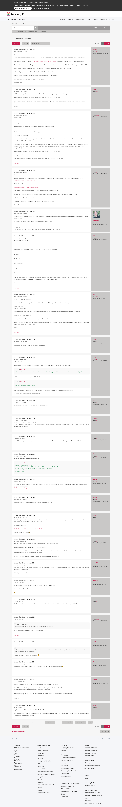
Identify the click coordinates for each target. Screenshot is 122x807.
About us (40, 758)
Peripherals (64, 796)
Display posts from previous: (40, 722)
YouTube (18, 760)
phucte (94, 641)
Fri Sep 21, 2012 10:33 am (20, 582)
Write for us (87, 800)
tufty (94, 113)
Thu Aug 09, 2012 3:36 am (20, 541)
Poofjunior (95, 357)
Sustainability (41, 769)
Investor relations (43, 750)
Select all (22, 369)
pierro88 (95, 49)
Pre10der (95, 580)
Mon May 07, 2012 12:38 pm (20, 296)
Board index (15, 738)
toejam (94, 705)
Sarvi (94, 661)
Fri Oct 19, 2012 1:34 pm (19, 601)
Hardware (62, 19)
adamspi (95, 539)
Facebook (19, 769)
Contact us (41, 753)
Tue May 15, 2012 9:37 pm (20, 402)
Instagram (19, 763)
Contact (111, 19)
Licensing (40, 782)
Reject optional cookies (41, 8)
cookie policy (43, 5)
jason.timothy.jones (97, 436)
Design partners (65, 773)
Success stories (66, 776)
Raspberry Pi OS (89, 756)
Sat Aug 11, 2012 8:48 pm (20, 565)
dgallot (94, 454)
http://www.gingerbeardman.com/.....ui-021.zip (26, 187)
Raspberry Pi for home (67, 748)
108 (97, 91)
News (88, 19)
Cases (63, 794)
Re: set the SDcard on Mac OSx (24, 50)
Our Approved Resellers (44, 761)
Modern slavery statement (45, 771)
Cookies (40, 779)
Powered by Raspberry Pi (68, 771)
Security (40, 790)
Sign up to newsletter (22, 748)
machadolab (96, 562)
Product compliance (67, 760)
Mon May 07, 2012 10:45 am (20, 172)
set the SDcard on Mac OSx (23, 39)
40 (96, 359)
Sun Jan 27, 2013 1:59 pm (20, 707)
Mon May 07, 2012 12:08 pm (20, 213)
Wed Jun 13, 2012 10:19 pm (20, 499)
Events (86, 778)
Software (70, 19)
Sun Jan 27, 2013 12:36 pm (20, 681)
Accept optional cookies (23, 8)
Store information (89, 785)
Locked (16, 43)
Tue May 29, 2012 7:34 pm (20, 456)
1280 (97, 223)
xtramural (95, 89)
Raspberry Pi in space (67, 768)
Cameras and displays (67, 786)
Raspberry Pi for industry (68, 757)
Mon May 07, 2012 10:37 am (20, 115)
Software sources (89, 768)
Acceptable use (42, 777)
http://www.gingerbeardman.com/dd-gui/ (25, 180)
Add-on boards (65, 789)
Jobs (39, 763)
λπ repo (15, 163)
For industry (12, 19)
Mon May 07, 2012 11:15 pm (20, 341)
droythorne (95, 599)
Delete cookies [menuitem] (96, 738)
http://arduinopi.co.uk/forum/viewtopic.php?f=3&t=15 (28, 529)
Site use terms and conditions (46, 774)
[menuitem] (106, 28)
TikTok (18, 757)
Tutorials (63, 750)
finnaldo (95, 497)
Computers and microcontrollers (70, 783)
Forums (95, 19)
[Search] (36, 28)
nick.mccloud (96, 220)
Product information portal (92, 765)
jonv (94, 400)
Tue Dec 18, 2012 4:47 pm (20, 664)
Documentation (80, 19)
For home (22, 19)
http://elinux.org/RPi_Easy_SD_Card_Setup (44, 61)
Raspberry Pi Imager (90, 753)
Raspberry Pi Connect (90, 748)
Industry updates (66, 763)
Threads (18, 754)
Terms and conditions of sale (46, 785)
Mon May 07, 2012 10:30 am (20, 91)
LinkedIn (18, 766)
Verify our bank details (44, 793)
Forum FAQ (15, 23)
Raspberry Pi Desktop (90, 750)
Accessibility (41, 766)
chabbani (95, 679)
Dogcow (95, 479)
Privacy (40, 787)
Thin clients (64, 765)
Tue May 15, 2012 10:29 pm (20, 420)
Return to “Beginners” (19, 731)
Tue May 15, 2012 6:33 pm (20, 359)
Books (86, 798)
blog (18, 163)
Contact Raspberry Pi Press (92, 803)
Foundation (103, 19)
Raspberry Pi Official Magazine (93, 795)
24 (96, 402)
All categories (88, 763)
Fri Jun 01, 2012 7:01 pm (19, 481)
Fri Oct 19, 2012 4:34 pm (19, 619)
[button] (108, 43)
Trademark (41, 756)
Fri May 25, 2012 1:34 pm (19, 438)
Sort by (63, 722)
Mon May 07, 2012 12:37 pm (20, 238)
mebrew (95, 170)
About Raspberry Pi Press (92, 793)
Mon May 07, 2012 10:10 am (20, 51)
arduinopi (95, 515)
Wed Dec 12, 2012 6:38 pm (20, 644)
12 (96, 172)
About (24, 23)
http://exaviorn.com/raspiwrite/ (22, 488)
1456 (97, 115)
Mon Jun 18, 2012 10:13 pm (20, 517)
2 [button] (105, 43)
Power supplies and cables (69, 791)
